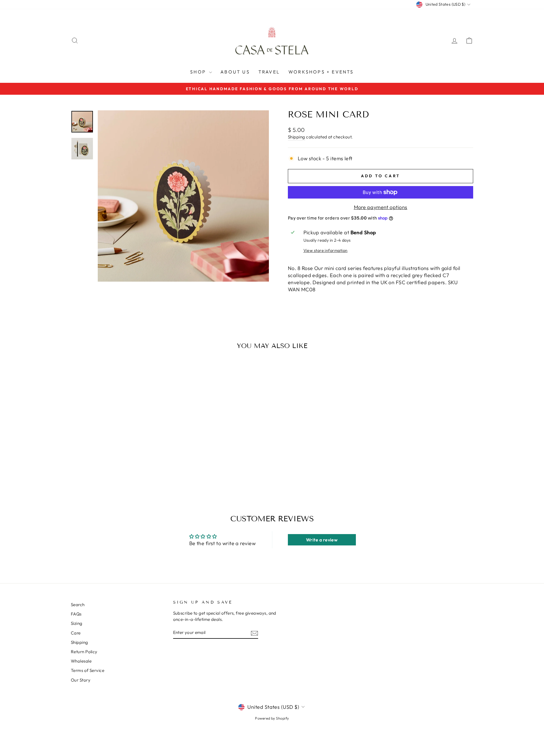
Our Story (80, 680)
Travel (269, 72)
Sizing (76, 623)
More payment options (380, 207)
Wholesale (81, 661)
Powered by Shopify (272, 718)
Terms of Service (87, 670)
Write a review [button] (321, 540)
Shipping (296, 137)
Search (78, 604)
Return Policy (84, 651)
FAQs (76, 614)
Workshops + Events (321, 72)
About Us (235, 72)
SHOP (199, 72)
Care (76, 633)
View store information (325, 250)
